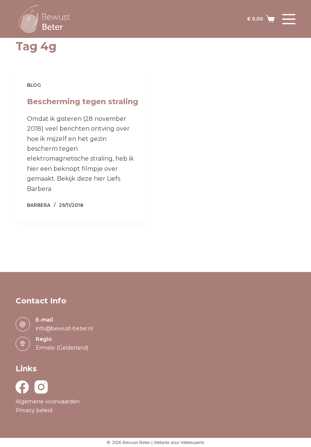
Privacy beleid (34, 410)
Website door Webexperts (179, 442)
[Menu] (288, 19)
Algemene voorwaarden (48, 401)
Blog (34, 85)
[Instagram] (41, 387)
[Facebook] (22, 387)
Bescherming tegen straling (82, 101)
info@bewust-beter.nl (64, 328)
